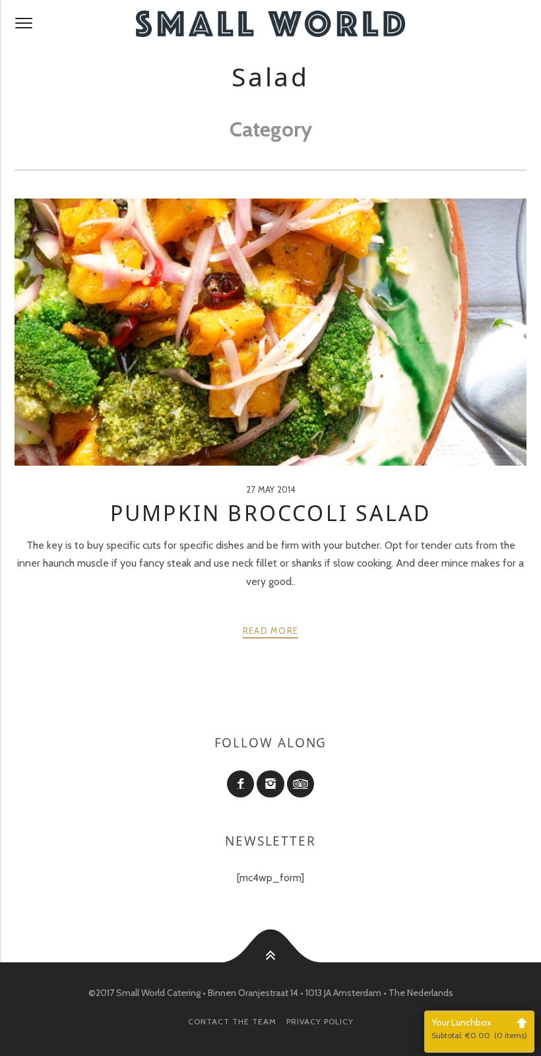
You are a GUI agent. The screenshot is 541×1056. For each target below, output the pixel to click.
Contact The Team (232, 1021)
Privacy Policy (320, 1021)
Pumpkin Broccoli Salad (270, 513)
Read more (271, 630)
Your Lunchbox (479, 1028)
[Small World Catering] (270, 23)
